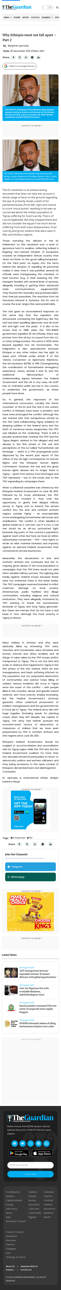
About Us (10, 1266)
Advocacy (11, 1208)
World (47, 1217)
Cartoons (33, 1208)
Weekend (11, 1236)
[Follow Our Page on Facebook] (14, 1143)
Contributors (13, 1192)
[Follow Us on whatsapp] (46, 1143)
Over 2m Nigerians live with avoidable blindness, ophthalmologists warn (34, 991)
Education (34, 1204)
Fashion (48, 1196)
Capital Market (14, 1200)
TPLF (31, 838)
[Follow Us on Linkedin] (38, 1143)
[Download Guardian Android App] (19, 1153)
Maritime (48, 1212)
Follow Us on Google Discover (22, 66)
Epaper (17, 17)
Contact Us (26, 1269)
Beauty (32, 1200)
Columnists (34, 1212)
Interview (11, 1240)
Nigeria (32, 1217)
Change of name (15, 1257)
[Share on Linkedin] (38, 57)
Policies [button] (9, 1269)
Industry (48, 1204)
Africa (9, 1212)
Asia (8, 1217)
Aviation (10, 1196)
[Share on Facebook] (13, 57)
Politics (35, 17)
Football (48, 1200)
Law (8, 1252)
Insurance (49, 1208)
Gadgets (11, 1248)
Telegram (16, 866)
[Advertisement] (30, 1071)
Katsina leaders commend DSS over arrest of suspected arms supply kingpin (37, 1009)
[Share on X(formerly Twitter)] (20, 57)
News (7, 17)
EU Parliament (18, 838)
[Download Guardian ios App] (42, 1153)
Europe (32, 1196)
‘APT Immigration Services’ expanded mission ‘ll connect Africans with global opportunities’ (37, 974)
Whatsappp (18, 877)
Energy (9, 1204)
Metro (26, 17)
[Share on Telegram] (32, 57)
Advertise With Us (29, 1266)
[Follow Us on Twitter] (22, 1143)
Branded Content (16, 1221)
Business (46, 17)
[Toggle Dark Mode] (47, 7)
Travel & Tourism (15, 1232)
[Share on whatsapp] (26, 57)
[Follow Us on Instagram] (30, 1143)
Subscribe (30, 1174)
